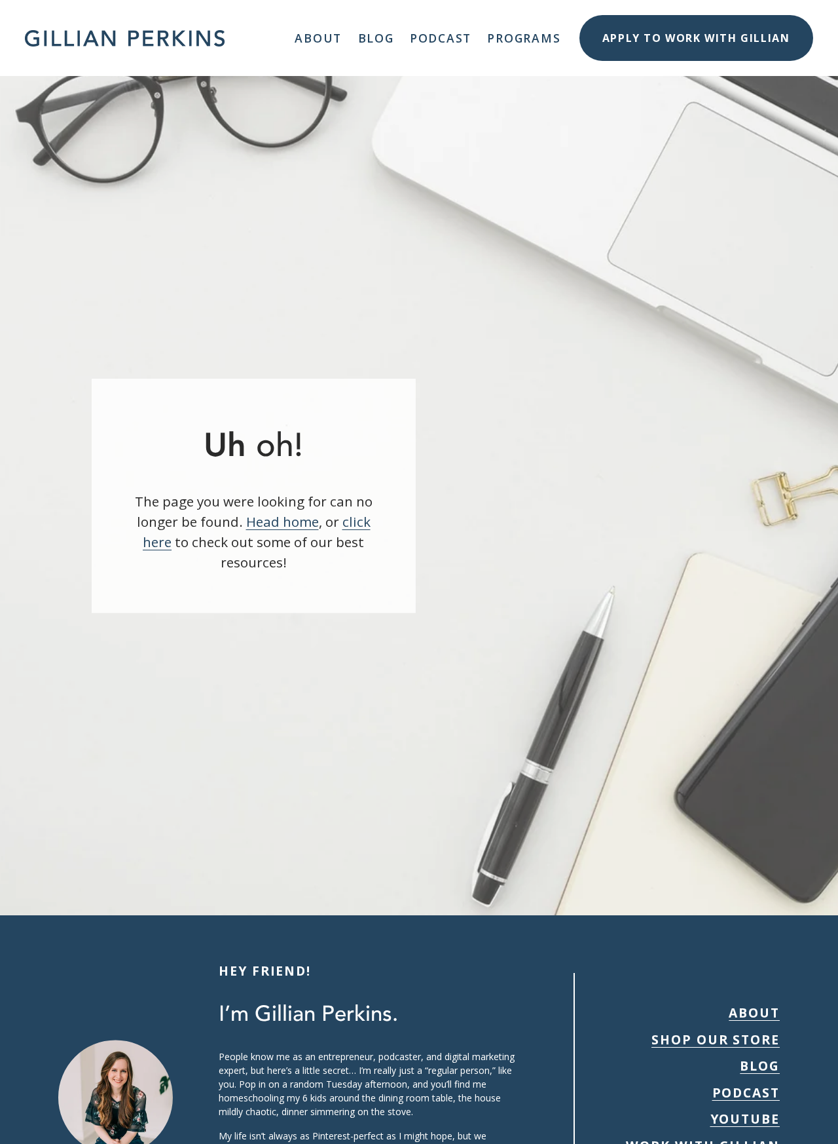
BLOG (760, 1066)
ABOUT (754, 1012)
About (318, 38)
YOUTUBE (745, 1119)
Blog (376, 38)
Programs (523, 38)
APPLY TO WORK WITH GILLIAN (696, 38)
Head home (282, 521)
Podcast (440, 38)
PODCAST (746, 1092)
